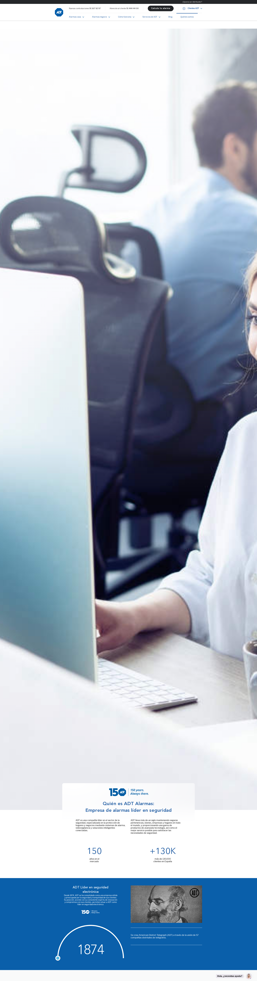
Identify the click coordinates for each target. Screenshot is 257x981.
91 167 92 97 (95, 8)
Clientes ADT (193, 8)
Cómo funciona (124, 17)
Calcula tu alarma (160, 8)
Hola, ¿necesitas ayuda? (229, 976)
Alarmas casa (75, 17)
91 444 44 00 (132, 8)
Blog (170, 17)
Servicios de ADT (149, 17)
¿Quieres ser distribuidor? (192, 2)
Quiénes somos (187, 17)
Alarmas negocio (99, 17)
